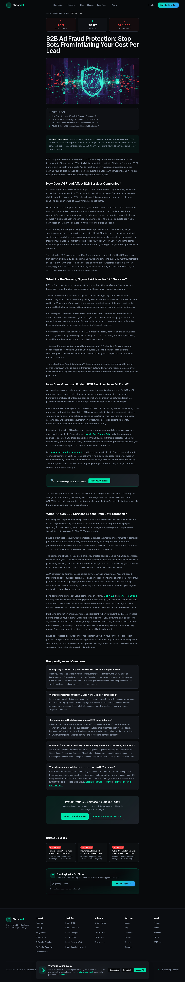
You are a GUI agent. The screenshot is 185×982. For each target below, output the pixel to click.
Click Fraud (99, 937)
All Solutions (100, 942)
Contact (128, 942)
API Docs (157, 942)
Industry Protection (61, 13)
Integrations (41, 932)
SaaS (97, 928)
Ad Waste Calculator (44, 947)
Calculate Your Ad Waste (107, 816)
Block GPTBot (71, 923)
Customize (114, 970)
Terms (156, 928)
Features (39, 923)
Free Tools (101, 5)
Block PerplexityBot (73, 942)
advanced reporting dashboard (66, 452)
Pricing (114, 5)
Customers (129, 932)
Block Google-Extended (75, 947)
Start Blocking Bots (168, 5)
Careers (128, 937)
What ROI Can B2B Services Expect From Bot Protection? (74, 126)
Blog (82, 5)
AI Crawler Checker (44, 942)
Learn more (62, 974)
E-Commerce (100, 923)
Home (48, 13)
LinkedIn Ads (90, 434)
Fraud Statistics (42, 952)
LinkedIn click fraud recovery (97, 782)
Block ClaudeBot (72, 928)
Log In (151, 5)
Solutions (71, 5)
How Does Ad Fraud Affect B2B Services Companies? (72, 116)
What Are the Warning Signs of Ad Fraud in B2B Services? (74, 119)
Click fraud (108, 596)
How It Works (58, 5)
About (127, 923)
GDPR (156, 937)
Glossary (90, 5)
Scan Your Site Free (99, 481)
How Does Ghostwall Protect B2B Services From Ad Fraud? (74, 123)
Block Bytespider (72, 932)
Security (157, 932)
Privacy (157, 923)
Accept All (140, 970)
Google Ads (104, 434)
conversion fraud (128, 596)
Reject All (127, 970)
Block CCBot (70, 937)
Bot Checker (41, 937)
